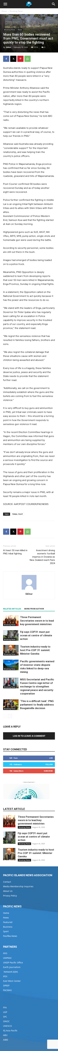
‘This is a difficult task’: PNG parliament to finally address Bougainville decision (37, 705)
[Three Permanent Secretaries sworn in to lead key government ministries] (11, 620)
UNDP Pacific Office (13, 962)
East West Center (12, 980)
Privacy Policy (10, 895)
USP (5, 1012)
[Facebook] (6, 59)
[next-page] (10, 716)
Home (4, 11)
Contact (7, 881)
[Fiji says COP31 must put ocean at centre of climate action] (11, 635)
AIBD (5, 1039)
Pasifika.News (10, 936)
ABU (5, 1035)
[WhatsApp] (27, 59)
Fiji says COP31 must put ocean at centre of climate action (36, 635)
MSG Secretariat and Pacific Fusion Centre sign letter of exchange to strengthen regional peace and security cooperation (37, 686)
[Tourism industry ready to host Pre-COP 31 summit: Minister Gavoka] (11, 650)
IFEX (5, 976)
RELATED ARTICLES (12, 609)
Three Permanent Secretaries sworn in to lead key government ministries (37, 621)
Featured (7, 922)
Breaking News (16, 11)
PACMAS (7, 990)
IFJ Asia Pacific (10, 1030)
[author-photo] (29, 589)
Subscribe (48, 771)
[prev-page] (5, 716)
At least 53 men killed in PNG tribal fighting (15, 552)
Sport (6, 931)
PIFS (5, 953)
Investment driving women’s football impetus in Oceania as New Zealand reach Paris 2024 (42, 557)
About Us (8, 891)
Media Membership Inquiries (18, 886)
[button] (5, 4)
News (20, 30)
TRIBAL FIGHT (17, 514)
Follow (49, 764)
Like (51, 758)
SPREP (6, 985)
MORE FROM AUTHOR (34, 609)
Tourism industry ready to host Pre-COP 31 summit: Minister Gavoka (35, 650)
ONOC (6, 1021)
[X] (13, 59)
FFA (5, 1007)
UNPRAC (7, 957)
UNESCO (7, 1025)
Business (7, 926)
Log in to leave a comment (29, 736)
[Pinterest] (20, 59)
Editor (8, 47)
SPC (5, 1016)
